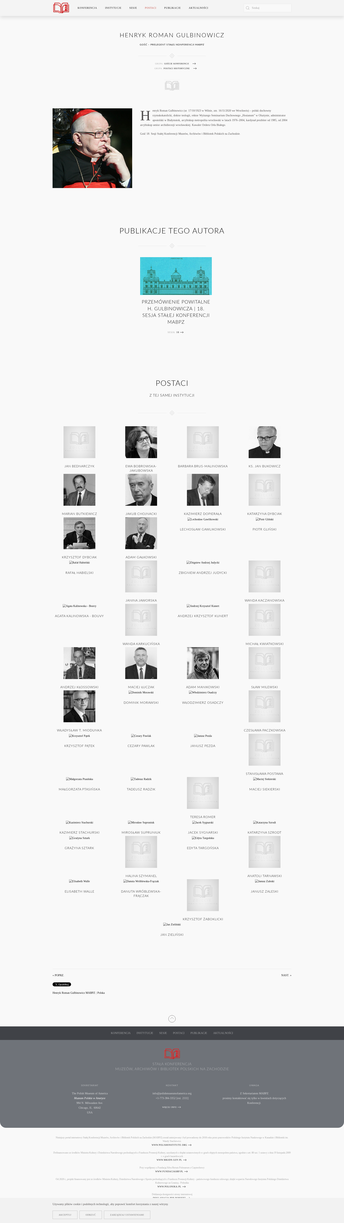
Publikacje (172, 8)
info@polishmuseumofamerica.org (172, 1093)
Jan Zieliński (172, 934)
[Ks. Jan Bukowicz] (264, 441)
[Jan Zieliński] (172, 924)
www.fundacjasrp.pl (169, 1171)
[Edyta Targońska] (203, 837)
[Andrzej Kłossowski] (79, 662)
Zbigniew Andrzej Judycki (203, 572)
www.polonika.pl (169, 1186)
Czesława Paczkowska (264, 730)
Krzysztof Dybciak (79, 557)
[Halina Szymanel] (141, 851)
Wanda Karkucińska (141, 644)
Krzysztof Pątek (79, 746)
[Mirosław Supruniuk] (141, 822)
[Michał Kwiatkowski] (264, 619)
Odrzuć (91, 1215)
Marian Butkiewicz (79, 513)
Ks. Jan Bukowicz (265, 466)
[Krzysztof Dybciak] (79, 532)
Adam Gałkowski (141, 557)
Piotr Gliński (265, 529)
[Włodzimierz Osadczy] (203, 692)
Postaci (179, 1033)
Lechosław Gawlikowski (203, 529)
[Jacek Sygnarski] (202, 822)
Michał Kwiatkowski (265, 644)
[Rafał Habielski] (79, 562)
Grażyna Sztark (79, 848)
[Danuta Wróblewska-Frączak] (141, 881)
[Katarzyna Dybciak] (264, 489)
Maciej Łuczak (141, 687)
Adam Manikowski (203, 687)
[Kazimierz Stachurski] (79, 822)
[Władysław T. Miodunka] (79, 706)
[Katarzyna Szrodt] (264, 822)
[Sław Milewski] (264, 662)
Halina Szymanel (141, 876)
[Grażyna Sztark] (79, 837)
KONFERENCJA (121, 1033)
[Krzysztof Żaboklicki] (203, 894)
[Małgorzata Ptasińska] (79, 778)
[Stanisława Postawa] (264, 749)
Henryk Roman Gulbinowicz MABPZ (74, 992)
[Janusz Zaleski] (264, 881)
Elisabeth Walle (79, 891)
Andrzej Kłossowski (79, 687)
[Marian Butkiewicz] (79, 489)
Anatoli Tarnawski (264, 876)
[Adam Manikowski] (203, 662)
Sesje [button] (133, 8)
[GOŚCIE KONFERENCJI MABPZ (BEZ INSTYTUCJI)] (172, 85)
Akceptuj (65, 1215)
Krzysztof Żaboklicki (203, 919)
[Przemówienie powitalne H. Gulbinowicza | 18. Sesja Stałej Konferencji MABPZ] (176, 276)
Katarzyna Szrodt (264, 832)
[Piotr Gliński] (265, 519)
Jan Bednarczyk (79, 466)
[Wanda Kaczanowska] (264, 576)
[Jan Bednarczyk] (79, 441)
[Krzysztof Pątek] (79, 735)
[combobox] (267, 8)
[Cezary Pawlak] (141, 735)
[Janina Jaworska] (141, 576)
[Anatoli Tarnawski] (264, 851)
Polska (101, 992)
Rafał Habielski (79, 572)
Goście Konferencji (176, 64)
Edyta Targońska (203, 848)
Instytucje (145, 1033)
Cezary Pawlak (141, 746)
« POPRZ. (58, 975)
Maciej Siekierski (264, 789)
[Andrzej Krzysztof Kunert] (203, 605)
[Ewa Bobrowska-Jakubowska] (141, 441)
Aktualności (198, 8)
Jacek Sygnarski (203, 832)
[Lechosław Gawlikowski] (203, 519)
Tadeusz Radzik (141, 789)
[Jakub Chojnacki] (141, 489)
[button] (172, 1018)
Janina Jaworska (141, 600)
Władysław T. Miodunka (79, 730)
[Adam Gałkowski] (141, 532)
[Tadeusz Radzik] (141, 778)
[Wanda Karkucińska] (141, 619)
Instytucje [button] (113, 8)
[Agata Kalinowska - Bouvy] (79, 605)
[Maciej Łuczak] (141, 662)
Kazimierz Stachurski (80, 832)
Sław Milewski (264, 687)
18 (177, 332)
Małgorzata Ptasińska (79, 789)
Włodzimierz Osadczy (203, 702)
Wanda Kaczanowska (264, 600)
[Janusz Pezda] (203, 735)
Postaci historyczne (177, 68)
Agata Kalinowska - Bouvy (79, 616)
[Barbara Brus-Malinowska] (203, 441)
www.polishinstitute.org (169, 1145)
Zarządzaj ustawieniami (127, 1215)
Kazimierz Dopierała (203, 513)
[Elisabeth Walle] (79, 881)
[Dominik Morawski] (141, 692)
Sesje (163, 1033)
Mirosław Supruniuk (141, 832)
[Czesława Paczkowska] (264, 706)
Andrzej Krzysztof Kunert (203, 616)
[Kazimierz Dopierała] (203, 489)
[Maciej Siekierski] (264, 778)
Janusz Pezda (202, 746)
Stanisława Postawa (264, 773)
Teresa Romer (203, 817)
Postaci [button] (150, 8)
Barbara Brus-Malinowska (203, 466)
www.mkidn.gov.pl (169, 1160)
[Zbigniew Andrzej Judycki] (203, 562)
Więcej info (169, 1107)
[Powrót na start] (61, 8)
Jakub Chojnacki (141, 513)
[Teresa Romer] (203, 792)
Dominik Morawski (141, 702)
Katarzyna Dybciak (264, 513)
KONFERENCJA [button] (87, 8)
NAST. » (286, 975)
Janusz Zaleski (264, 891)
